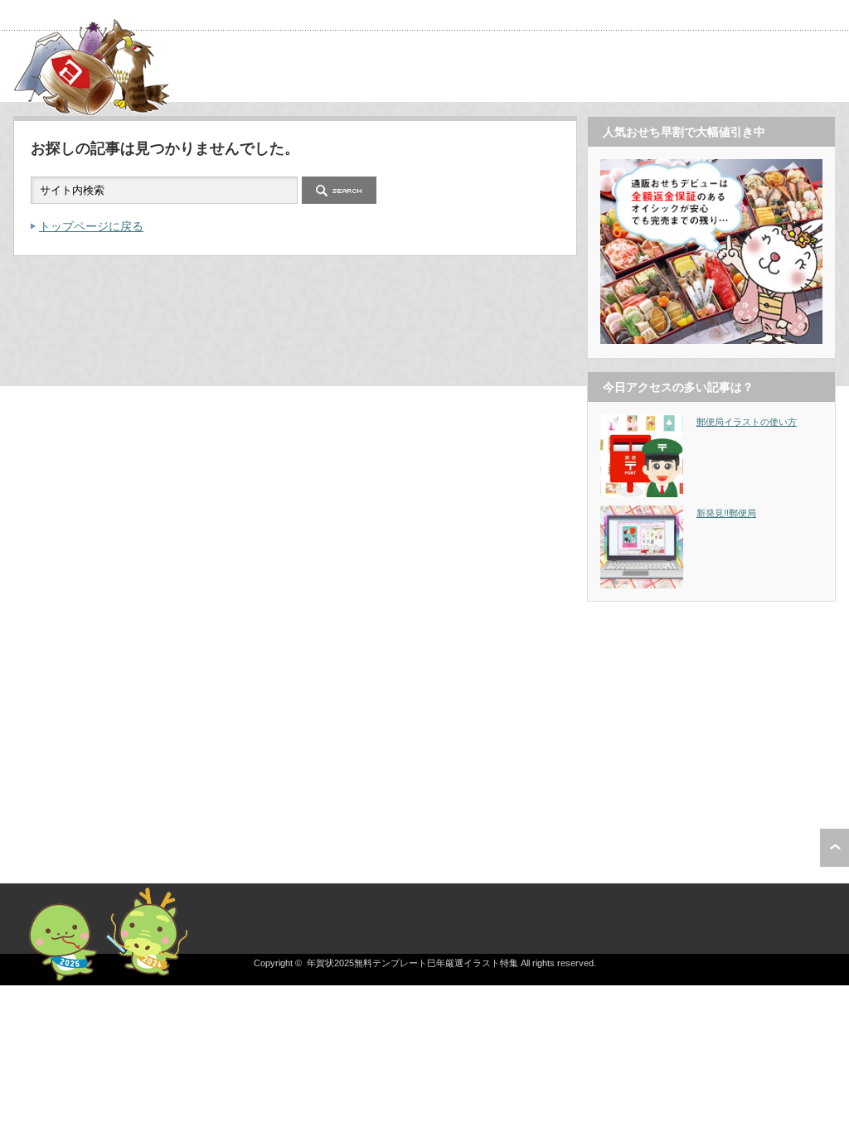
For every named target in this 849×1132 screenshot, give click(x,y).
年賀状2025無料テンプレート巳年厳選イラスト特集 (412, 963)
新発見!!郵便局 (726, 513)
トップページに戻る (91, 226)
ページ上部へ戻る (834, 848)
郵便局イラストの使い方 (746, 422)
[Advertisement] (711, 717)
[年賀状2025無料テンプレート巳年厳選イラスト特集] (95, 109)
